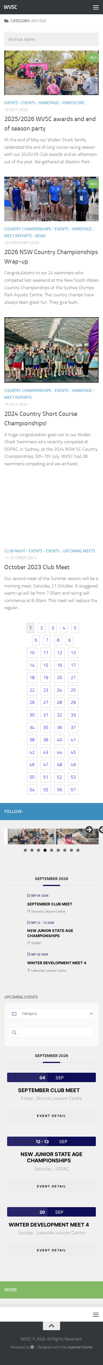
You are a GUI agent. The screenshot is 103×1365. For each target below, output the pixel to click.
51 (45, 777)
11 (45, 652)
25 (73, 690)
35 (45, 727)
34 (32, 727)
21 (73, 677)
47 (45, 764)
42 (32, 752)
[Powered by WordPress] (32, 1347)
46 (32, 764)
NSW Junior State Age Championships (50, 933)
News (40, 235)
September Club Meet (49, 904)
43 (45, 752)
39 (45, 739)
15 (45, 665)
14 (32, 665)
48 (59, 764)
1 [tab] (25, 850)
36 (59, 727)
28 (59, 702)
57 (73, 789)
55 (45, 789)
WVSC (10, 7)
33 (73, 715)
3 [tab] (38, 850)
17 (73, 665)
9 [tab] (78, 850)
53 (73, 777)
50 (32, 777)
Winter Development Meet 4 (56, 963)
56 (59, 789)
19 (45, 677)
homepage (49, 102)
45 (73, 752)
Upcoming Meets (79, 551)
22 (32, 690)
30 (32, 715)
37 (73, 727)
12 (59, 652)
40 (59, 739)
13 (73, 652)
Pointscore (73, 102)
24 (59, 690)
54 (32, 789)
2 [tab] (31, 850)
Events (28, 102)
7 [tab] (64, 850)
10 (32, 652)
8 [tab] (71, 850)
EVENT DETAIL (51, 1116)
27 (45, 702)
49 (73, 764)
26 (32, 702)
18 (32, 677)
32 (59, 715)
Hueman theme (80, 1347)
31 (45, 715)
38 (32, 739)
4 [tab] (45, 850)
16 (59, 665)
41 (73, 739)
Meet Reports (18, 235)
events (11, 102)
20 (59, 677)
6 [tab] (58, 850)
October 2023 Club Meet (37, 567)
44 (59, 752)
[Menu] (96, 7)
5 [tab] (51, 850)
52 (59, 777)
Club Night (14, 551)
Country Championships (27, 229)
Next (88, 830)
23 (45, 690)
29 (73, 702)
